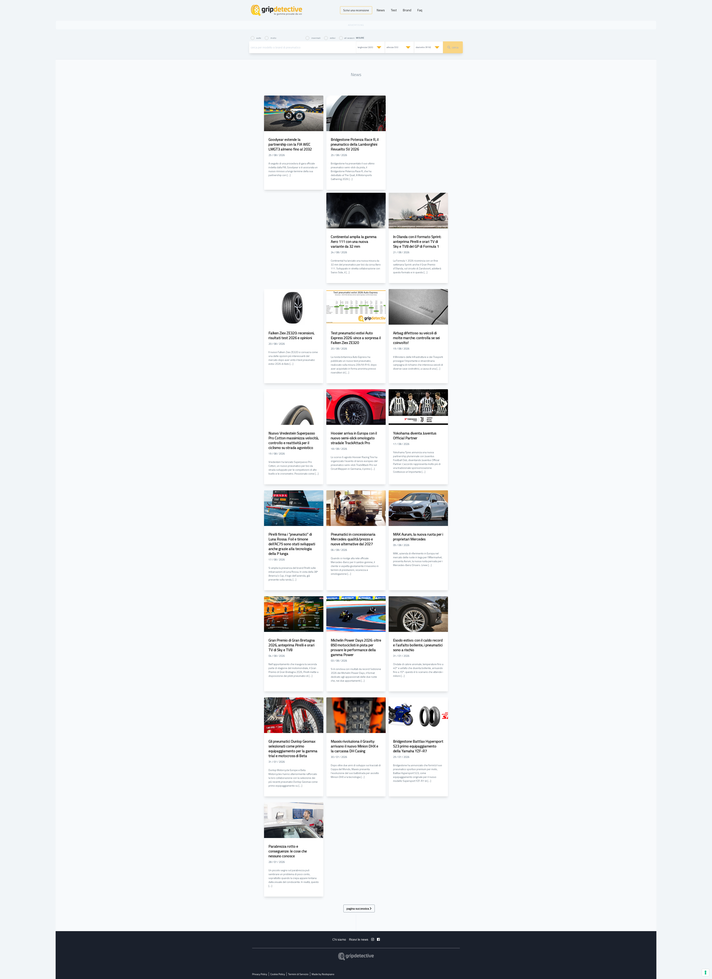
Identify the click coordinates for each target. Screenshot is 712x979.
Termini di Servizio (298, 974)
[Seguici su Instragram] (372, 939)
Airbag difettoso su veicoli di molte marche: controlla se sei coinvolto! (416, 337)
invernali (316, 38)
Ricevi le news (358, 939)
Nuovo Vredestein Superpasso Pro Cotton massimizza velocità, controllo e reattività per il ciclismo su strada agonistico (293, 440)
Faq (419, 10)
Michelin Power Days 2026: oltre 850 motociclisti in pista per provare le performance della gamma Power (356, 647)
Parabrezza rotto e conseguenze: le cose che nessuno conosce (287, 851)
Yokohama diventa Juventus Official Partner (414, 435)
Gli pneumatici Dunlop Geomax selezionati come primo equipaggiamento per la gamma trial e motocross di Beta (292, 748)
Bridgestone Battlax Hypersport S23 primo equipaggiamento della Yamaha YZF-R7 (418, 746)
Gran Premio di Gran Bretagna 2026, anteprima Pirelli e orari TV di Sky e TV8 (291, 645)
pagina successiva (358, 908)
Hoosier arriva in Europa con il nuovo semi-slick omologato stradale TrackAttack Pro (354, 438)
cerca (455, 47)
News (381, 10)
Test (394, 10)
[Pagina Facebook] (378, 939)
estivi (332, 38)
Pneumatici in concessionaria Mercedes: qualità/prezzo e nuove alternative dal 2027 (353, 539)
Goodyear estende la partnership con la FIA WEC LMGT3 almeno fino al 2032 (290, 144)
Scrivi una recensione (356, 10)
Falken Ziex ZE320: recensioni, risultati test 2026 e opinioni (291, 335)
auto (259, 38)
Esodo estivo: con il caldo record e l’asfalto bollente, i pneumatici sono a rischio (418, 645)
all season (349, 38)
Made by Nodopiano (323, 974)
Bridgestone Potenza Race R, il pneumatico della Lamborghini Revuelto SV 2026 (355, 144)
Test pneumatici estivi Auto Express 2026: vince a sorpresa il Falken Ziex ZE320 (356, 337)
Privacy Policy (259, 974)
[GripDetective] (356, 956)
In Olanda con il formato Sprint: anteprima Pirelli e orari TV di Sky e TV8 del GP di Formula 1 (417, 241)
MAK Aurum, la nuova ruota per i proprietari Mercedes (418, 536)
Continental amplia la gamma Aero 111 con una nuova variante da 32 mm (354, 241)
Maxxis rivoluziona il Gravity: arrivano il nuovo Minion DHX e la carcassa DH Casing (354, 746)
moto (273, 38)
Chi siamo (339, 939)
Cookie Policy (277, 974)
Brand (407, 10)
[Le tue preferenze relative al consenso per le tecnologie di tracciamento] (705, 972)
